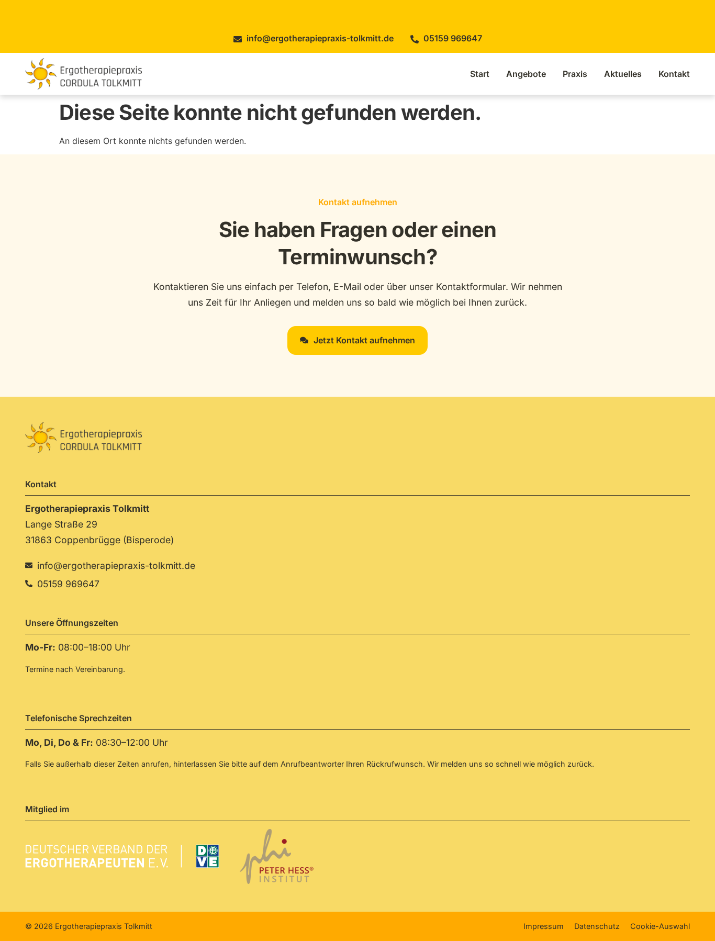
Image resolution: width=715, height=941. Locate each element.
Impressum (543, 926)
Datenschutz (597, 926)
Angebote (526, 74)
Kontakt (674, 74)
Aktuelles (623, 74)
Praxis (575, 74)
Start (479, 74)
